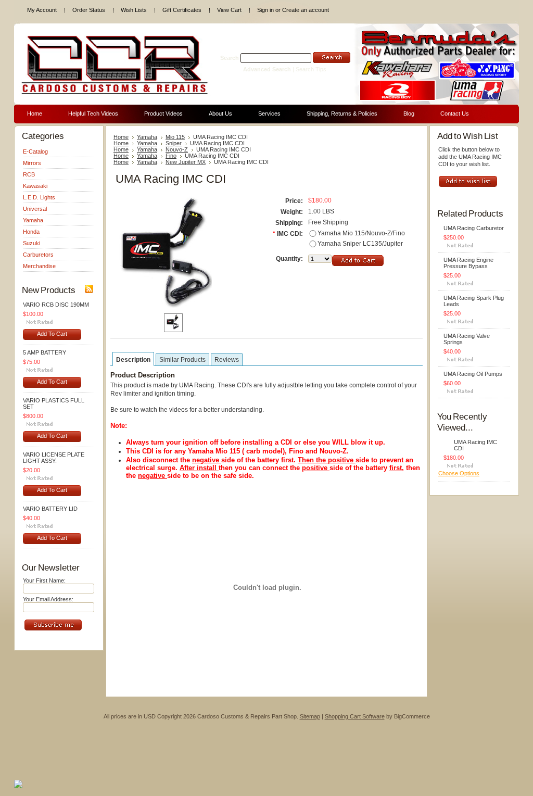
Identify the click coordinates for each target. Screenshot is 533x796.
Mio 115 (175, 137)
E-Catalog (35, 151)
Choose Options (458, 473)
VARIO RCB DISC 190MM (56, 304)
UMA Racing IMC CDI (475, 445)
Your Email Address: (48, 599)
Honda (31, 232)
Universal (35, 209)
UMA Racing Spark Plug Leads (473, 301)
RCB (29, 174)
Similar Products (182, 359)
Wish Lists (134, 10)
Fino (171, 156)
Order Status (88, 10)
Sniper (174, 143)
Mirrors (32, 163)
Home (121, 137)
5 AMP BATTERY (44, 352)
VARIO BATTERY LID (50, 509)
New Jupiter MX (186, 162)
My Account (42, 10)
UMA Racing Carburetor (473, 228)
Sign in (265, 10)
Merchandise (39, 266)
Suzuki (31, 243)
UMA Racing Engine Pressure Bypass (468, 263)
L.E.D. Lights (39, 197)
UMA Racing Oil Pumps (472, 374)
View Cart (229, 10)
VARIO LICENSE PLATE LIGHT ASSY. (53, 457)
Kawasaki (35, 186)
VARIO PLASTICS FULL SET (53, 403)
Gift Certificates (181, 10)
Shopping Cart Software (355, 716)
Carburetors (38, 254)
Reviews (226, 359)
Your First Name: (44, 580)
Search (229, 58)
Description (133, 359)
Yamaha (33, 220)
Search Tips (311, 69)
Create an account (305, 10)
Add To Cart (52, 334)
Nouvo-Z (177, 149)
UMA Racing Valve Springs (466, 339)
